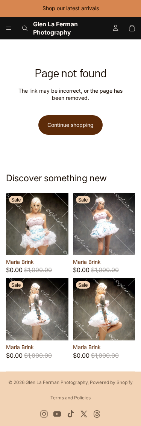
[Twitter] (83, 413)
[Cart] (132, 28)
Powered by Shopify (111, 382)
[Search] (25, 28)
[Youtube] (57, 413)
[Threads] (97, 413)
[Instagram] (44, 413)
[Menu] (8, 28)
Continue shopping (70, 125)
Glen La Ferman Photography (57, 382)
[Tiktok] (70, 413)
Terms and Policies (70, 397)
